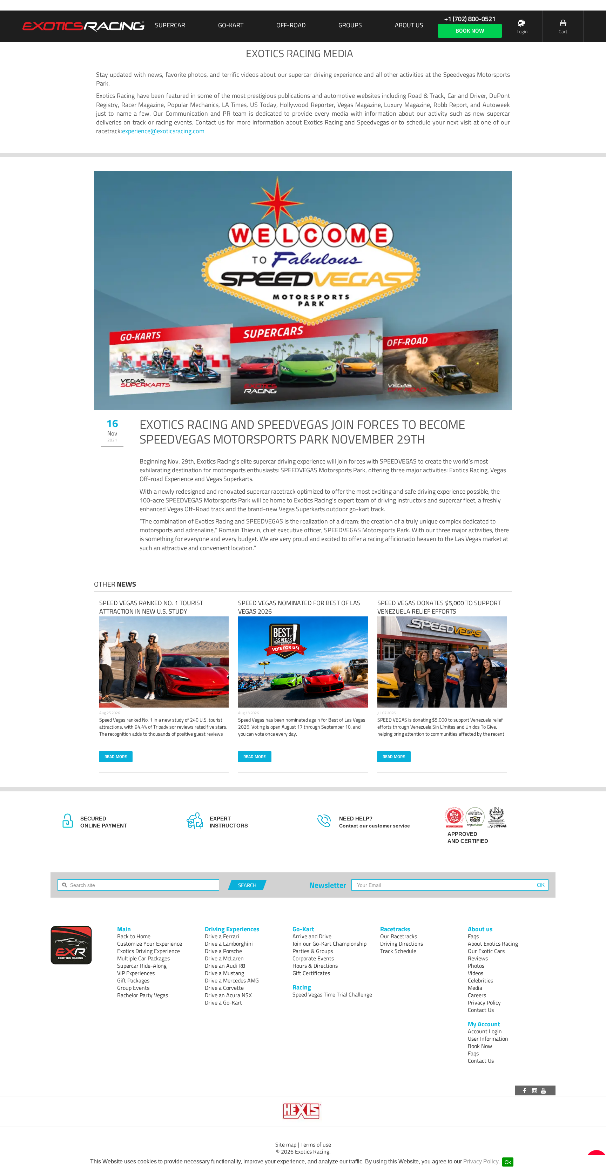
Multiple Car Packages (143, 958)
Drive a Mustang (224, 973)
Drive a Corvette (224, 988)
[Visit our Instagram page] (535, 1090)
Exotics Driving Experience (148, 951)
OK (541, 885)
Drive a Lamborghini (229, 943)
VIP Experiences (136, 973)
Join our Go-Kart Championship (329, 943)
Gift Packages (133, 980)
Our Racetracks (398, 936)
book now (470, 30)
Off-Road (291, 25)
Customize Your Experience (149, 943)
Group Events (133, 988)
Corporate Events (313, 958)
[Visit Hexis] (303, 1111)
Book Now (480, 1046)
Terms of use (316, 1144)
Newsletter (327, 884)
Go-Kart (230, 25)
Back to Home (133, 936)
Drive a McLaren (224, 958)
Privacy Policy (480, 1161)
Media (475, 988)
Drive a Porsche (223, 951)
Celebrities (480, 980)
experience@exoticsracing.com (163, 131)
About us (409, 25)
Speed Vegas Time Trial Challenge (332, 994)
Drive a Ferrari (222, 936)
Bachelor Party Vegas (142, 995)
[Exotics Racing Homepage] (83, 26)
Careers (477, 995)
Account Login (485, 1031)
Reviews (478, 958)
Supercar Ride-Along (142, 965)
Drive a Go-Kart (223, 1002)
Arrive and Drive (311, 936)
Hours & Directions (315, 965)
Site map (285, 1144)
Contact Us (481, 1010)
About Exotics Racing (493, 943)
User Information (488, 1038)
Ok (508, 1161)
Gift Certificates (311, 973)
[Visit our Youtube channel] (544, 1090)
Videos (475, 973)
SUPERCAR (170, 25)
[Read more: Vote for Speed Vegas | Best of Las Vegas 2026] (303, 662)
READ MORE (116, 756)
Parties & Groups (312, 951)
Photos (476, 965)
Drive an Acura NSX (228, 995)
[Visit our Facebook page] (525, 1090)
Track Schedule (398, 951)
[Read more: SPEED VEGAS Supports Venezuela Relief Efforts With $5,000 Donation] (442, 662)
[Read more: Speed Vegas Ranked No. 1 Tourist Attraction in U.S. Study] (164, 662)
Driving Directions (401, 943)
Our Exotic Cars (486, 951)
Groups (350, 25)
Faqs (473, 936)
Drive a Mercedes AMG (232, 980)
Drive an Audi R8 (225, 965)
